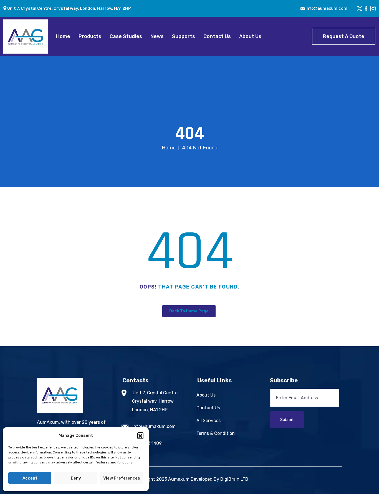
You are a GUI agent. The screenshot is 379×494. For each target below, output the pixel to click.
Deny (76, 478)
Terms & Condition (215, 433)
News (157, 36)
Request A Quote (343, 36)
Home (63, 36)
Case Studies (126, 36)
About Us (250, 36)
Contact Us (217, 36)
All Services (208, 420)
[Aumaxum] (25, 36)
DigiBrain (229, 479)
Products (90, 36)
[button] (140, 435)
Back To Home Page (189, 311)
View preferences (121, 478)
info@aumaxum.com (326, 8)
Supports (183, 36)
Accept (29, 478)
